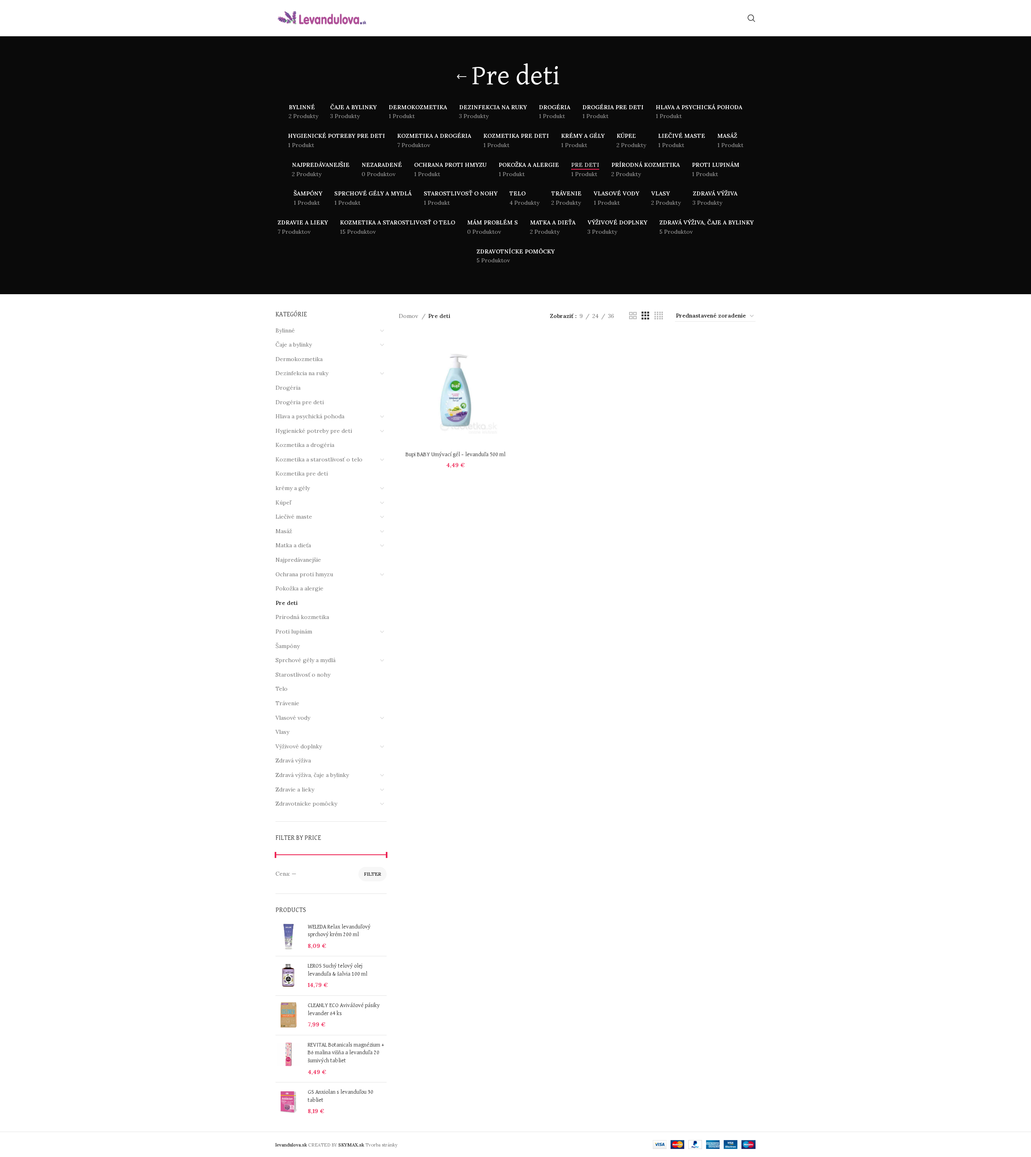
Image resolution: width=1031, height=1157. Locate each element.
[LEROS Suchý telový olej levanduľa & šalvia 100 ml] (288, 975)
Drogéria (287, 387)
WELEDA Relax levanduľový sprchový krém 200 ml (339, 931)
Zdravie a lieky (294, 789)
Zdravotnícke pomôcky (306, 803)
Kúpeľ (283, 502)
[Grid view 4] (658, 316)
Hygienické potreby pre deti (313, 430)
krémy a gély (292, 488)
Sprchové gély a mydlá (305, 660)
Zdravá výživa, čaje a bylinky (312, 775)
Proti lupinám (293, 631)
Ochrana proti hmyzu (304, 574)
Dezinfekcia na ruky (301, 373)
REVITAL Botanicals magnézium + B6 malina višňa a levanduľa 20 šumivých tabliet (346, 1053)
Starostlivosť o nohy (302, 674)
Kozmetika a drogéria (304, 445)
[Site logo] (321, 17)
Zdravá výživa (293, 760)
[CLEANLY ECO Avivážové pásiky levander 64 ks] (288, 1015)
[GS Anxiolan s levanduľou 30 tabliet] (288, 1101)
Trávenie (287, 703)
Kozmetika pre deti (301, 473)
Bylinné (285, 330)
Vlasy (282, 731)
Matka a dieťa (293, 545)
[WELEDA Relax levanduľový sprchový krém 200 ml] (288, 936)
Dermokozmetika (299, 359)
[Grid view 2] (633, 316)
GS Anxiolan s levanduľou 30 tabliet (340, 1096)
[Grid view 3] (645, 316)
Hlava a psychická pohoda (309, 416)
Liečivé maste (293, 516)
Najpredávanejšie (298, 559)
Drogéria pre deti (299, 402)
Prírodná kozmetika (302, 617)
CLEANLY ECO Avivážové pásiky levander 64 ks (344, 1009)
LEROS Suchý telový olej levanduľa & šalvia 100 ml (337, 970)
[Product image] (455, 390)
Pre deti (286, 603)
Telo (281, 688)
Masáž (283, 531)
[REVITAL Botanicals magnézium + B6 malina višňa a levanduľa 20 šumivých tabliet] (288, 1058)
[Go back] (461, 77)
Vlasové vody (292, 717)
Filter (372, 874)
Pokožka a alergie (299, 588)
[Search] (751, 18)
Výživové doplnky (298, 746)
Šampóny (287, 646)
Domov (409, 316)
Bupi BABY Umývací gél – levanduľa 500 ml (455, 454)
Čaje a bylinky (293, 344)
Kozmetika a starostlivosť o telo (318, 459)
